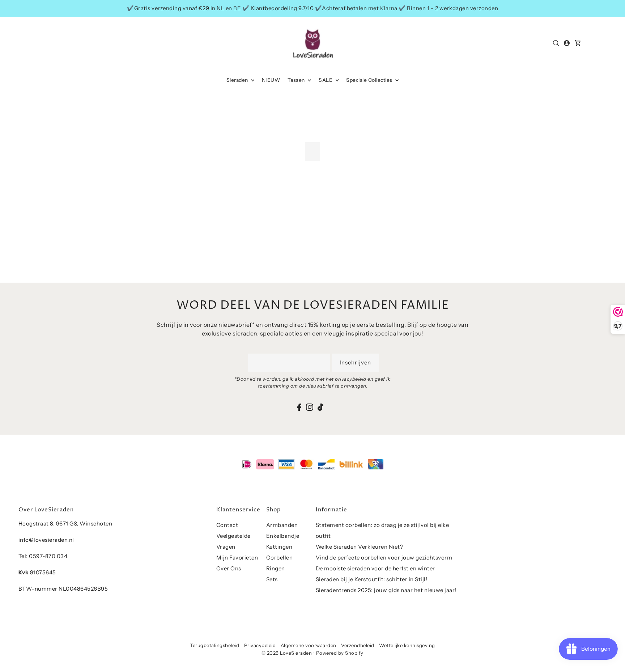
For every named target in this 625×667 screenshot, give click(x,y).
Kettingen (279, 546)
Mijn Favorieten (237, 557)
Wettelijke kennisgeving (407, 645)
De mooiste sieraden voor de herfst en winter (375, 568)
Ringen (275, 568)
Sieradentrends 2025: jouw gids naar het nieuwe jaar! (386, 590)
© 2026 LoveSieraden (287, 653)
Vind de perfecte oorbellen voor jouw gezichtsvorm (384, 557)
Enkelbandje (282, 535)
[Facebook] (299, 407)
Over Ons (228, 568)
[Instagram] (309, 407)
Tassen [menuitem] (297, 80)
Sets (272, 579)
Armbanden (282, 525)
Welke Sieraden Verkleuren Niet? (360, 546)
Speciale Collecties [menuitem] (370, 80)
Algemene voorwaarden (308, 645)
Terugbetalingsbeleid (214, 645)
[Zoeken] (556, 43)
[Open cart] (578, 43)
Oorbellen (279, 557)
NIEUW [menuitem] (271, 80)
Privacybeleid (260, 645)
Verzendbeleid (357, 645)
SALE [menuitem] (326, 80)
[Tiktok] (320, 407)
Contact (227, 525)
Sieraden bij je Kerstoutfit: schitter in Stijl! (372, 579)
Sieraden (238, 80)
